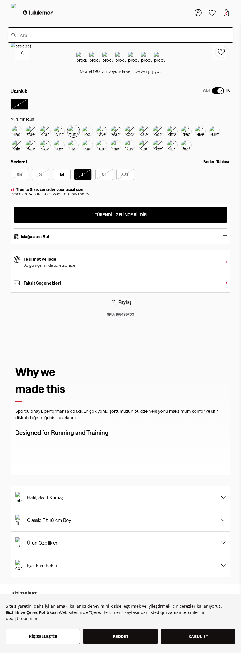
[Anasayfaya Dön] (38, 13)
